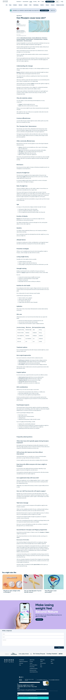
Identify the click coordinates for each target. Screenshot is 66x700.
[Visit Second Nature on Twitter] (21, 677)
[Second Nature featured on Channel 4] (31, 654)
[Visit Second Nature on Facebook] (19, 677)
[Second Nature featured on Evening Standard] (52, 654)
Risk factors (44, 37)
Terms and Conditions (33, 664)
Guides (31, 1)
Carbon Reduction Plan (34, 671)
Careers (31, 663)
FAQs (20, 664)
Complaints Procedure (33, 668)
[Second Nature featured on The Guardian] (13, 654)
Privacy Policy (32, 666)
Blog (41, 664)
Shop (41, 666)
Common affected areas (36, 37)
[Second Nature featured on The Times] (24, 654)
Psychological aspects (38, 39)
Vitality (43, 1)
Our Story (35, 1)
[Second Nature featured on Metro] (61, 654)
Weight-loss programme (23, 661)
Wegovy (47, 532)
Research (18, 72)
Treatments (18, 1)
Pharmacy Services (33, 670)
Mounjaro (42, 532)
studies (24, 176)
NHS (38, 1)
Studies (32, 83)
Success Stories (25, 1)
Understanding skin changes (25, 37)
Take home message (28, 40)
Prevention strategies (21, 39)
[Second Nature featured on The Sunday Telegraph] (39, 654)
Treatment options (29, 39)
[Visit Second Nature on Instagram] (22, 677)
